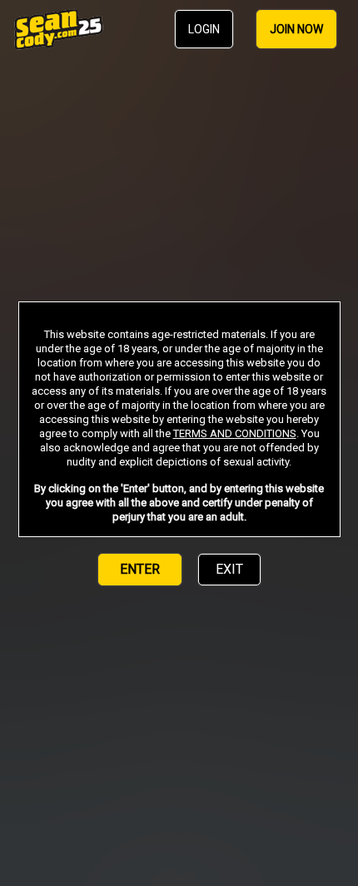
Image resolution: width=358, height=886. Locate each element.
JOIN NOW (296, 29)
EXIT (229, 569)
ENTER (140, 569)
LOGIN (204, 29)
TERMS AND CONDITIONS (234, 433)
